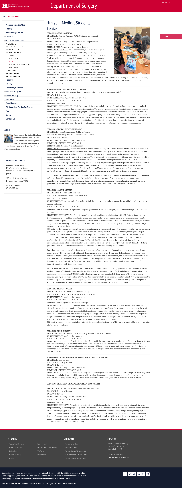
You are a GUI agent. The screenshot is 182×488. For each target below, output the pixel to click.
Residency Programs (13, 73)
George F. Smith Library (16, 444)
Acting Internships (13, 58)
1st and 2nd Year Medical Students (16, 47)
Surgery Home (13, 17)
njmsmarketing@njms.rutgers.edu (118, 457)
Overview (11, 55)
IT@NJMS (12, 458)
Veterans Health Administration (76, 451)
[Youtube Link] (134, 474)
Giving (8, 115)
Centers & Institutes (15, 447)
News (8, 111)
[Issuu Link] (148, 474)
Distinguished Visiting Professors (19, 107)
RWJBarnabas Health (72, 447)
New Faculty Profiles (14, 33)
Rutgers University (15, 455)
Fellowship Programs (13, 76)
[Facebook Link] (125, 474)
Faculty (9, 29)
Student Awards (12, 70)
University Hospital (72, 444)
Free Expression (42, 455)
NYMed (7, 130)
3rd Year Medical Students (14, 50)
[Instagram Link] (143, 474)
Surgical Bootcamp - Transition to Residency (19, 64)
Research (9, 80)
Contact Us (10, 119)
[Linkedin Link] (139, 474)
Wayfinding (40, 451)
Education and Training (15, 40)
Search (167, 36)
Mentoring (10, 99)
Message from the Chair (15, 25)
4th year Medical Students (14, 52)
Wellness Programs (14, 91)
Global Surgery (12, 95)
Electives (11, 61)
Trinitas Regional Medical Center (76, 458)
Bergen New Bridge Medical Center (76, 455)
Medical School (11, 44)
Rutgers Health (42, 444)
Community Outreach (14, 88)
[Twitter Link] (130, 474)
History (9, 84)
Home (3, 17)
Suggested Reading (13, 67)
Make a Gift (13, 451)
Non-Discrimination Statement (47, 447)
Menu (167, 2)
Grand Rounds (11, 103)
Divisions (9, 36)
